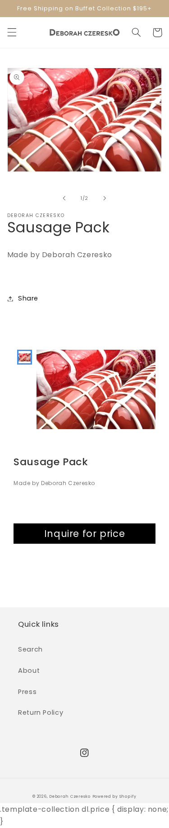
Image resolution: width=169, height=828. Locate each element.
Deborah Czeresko (70, 796)
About (29, 670)
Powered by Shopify (114, 796)
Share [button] (28, 298)
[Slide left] (64, 198)
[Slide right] (105, 198)
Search (30, 649)
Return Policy (40, 712)
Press (27, 691)
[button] (11, 32)
